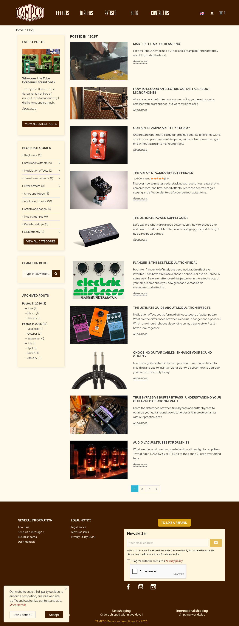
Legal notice (78, 527)
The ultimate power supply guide (160, 218)
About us (23, 527)
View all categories (40, 241)
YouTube (141, 586)
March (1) (33, 313)
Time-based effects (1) (38, 178)
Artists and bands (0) (37, 209)
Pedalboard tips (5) (36, 224)
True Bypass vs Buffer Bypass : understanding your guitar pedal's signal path (177, 399)
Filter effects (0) (34, 186)
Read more (29, 108)
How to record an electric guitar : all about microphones (171, 91)
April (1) (32, 348)
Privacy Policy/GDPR (83, 537)
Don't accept (22, 615)
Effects (62, 12)
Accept (54, 615)
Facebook (128, 586)
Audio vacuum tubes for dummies (161, 442)
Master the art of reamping (156, 44)
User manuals (26, 541)
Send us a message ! (31, 532)
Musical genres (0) (36, 216)
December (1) (35, 328)
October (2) (34, 333)
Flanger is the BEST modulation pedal (165, 263)
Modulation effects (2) (38, 170)
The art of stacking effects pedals (163, 173)
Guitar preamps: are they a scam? (161, 128)
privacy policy (174, 561)
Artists (110, 12)
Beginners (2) (33, 155)
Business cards (27, 537)
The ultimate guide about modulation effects (172, 308)
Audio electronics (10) (38, 201)
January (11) (34, 358)
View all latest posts (41, 124)
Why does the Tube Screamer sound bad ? (38, 80)
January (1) (34, 318)
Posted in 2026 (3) (34, 303)
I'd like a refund (174, 523)
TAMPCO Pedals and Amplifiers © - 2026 (121, 621)
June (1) (32, 308)
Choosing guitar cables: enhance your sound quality (172, 354)
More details (18, 605)
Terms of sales (80, 532)
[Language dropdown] (202, 13)
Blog (134, 12)
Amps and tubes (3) (36, 193)
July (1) (31, 343)
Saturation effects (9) (38, 163)
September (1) (35, 338)
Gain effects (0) (34, 232)
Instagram (153, 586)
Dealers (86, 12)
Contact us (159, 12)
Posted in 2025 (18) (34, 324)
